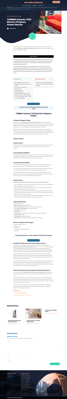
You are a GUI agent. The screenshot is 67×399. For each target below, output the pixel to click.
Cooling (40, 5)
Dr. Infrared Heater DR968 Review (21, 293)
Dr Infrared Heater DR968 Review (51, 310)
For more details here (25, 9)
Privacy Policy (10, 374)
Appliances (35, 5)
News (24, 5)
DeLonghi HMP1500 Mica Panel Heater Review (23, 295)
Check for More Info (33, 103)
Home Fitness (28, 5)
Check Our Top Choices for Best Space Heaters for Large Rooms (33, 107)
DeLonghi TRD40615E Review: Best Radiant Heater (14, 321)
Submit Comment (55, 363)
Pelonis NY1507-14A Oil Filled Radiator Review (33, 321)
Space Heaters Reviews (14, 16)
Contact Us (56, 2)
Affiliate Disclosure (11, 376)
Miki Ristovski (13, 28)
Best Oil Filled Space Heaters (20, 292)
